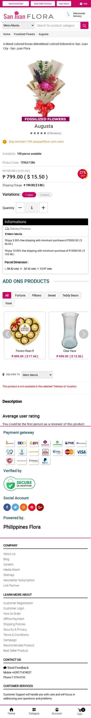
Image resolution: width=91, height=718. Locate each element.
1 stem (29, 195)
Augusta (43, 34)
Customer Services (18, 686)
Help (85, 3)
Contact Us (12, 660)
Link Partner (11, 585)
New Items (64, 3)
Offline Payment (13, 619)
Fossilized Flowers (24, 34)
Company (10, 545)
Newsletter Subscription (19, 580)
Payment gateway (18, 432)
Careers (8, 564)
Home (6, 34)
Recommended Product (18, 645)
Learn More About (17, 594)
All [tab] (6, 295)
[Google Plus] (40, 507)
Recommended (16, 3)
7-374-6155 (18, 677)
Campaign (10, 640)
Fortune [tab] (20, 295)
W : (28, 268)
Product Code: (19, 162)
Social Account (16, 497)
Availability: (22, 154)
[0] (79, 710)
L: (12, 268)
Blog (6, 559)
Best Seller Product (42, 3)
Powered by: (13, 517)
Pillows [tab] (36, 295)
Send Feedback (18, 667)
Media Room (11, 570)
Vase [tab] (8, 303)
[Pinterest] (32, 507)
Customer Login (13, 608)
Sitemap (8, 575)
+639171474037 (21, 672)
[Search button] (84, 25)
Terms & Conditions (16, 635)
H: (44, 268)
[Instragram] (23, 507)
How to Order (12, 614)
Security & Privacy (15, 629)
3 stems (44, 195)
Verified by (12, 470)
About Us (9, 554)
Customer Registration (18, 603)
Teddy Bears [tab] (70, 295)
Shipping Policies (14, 624)
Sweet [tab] (52, 295)
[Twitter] (15, 507)
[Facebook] (7, 507)
